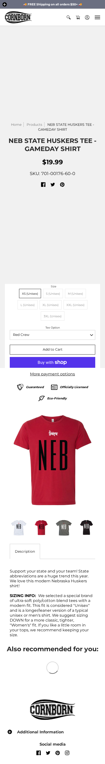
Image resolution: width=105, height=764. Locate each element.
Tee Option (52, 327)
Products (34, 124)
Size (53, 286)
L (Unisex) (28, 305)
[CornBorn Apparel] (18, 17)
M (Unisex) (75, 293)
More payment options (52, 374)
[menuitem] (68, 17)
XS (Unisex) (30, 293)
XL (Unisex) (50, 305)
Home (16, 124)
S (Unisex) (53, 293)
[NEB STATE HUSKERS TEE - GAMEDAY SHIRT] (52, 460)
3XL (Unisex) (53, 316)
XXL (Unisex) (75, 305)
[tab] (25, 551)
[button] (4, 4)
